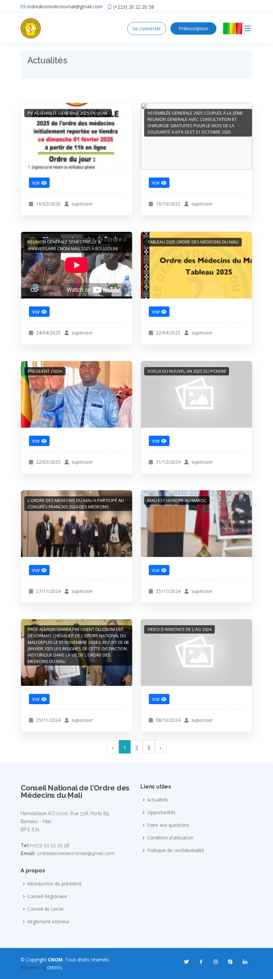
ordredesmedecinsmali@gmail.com (64, 6)
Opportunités (161, 812)
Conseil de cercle (45, 909)
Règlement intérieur (48, 921)
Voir (36, 183)
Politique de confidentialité (175, 850)
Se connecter (147, 28)
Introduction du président (54, 883)
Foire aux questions (168, 825)
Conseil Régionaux (47, 896)
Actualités (157, 799)
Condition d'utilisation (170, 837)
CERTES (54, 968)
